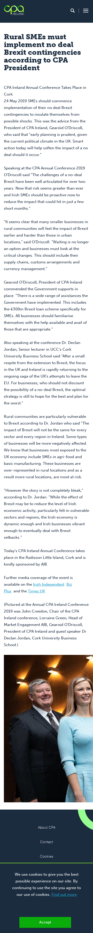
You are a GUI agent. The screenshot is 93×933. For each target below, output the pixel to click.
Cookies (46, 856)
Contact (46, 842)
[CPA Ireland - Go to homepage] (14, 10)
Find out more (64, 894)
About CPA (46, 827)
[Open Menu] (85, 10)
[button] (73, 11)
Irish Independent (48, 584)
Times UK (36, 591)
